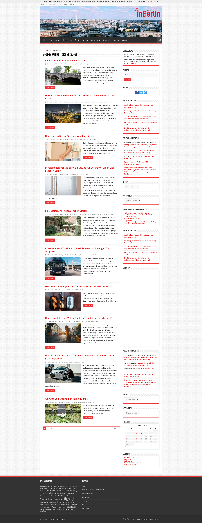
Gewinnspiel (58, 499)
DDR (42, 493)
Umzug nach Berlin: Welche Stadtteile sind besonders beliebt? (78, 318)
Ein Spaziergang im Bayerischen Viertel (66, 211)
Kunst (69, 502)
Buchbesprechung (71, 491)
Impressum (73, 4)
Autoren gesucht (87, 493)
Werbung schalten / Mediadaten (93, 489)
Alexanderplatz (45, 486)
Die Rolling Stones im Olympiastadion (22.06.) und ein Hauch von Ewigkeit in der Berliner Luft (140, 145)
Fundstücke (72, 64)
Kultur (79, 40)
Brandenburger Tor (56, 490)
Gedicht (52, 499)
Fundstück (44, 499)
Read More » (50, 87)
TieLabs (159, 519)
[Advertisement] (141, 306)
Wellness (101, 102)
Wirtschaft (90, 139)
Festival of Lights (65, 493)
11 (136, 436)
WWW (106, 102)
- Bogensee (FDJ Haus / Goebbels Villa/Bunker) (140, 222)
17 (131, 439)
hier (153, 56)
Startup (60, 509)
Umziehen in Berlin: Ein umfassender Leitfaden (70, 136)
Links (66, 4)
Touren (59, 4)
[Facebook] (137, 92)
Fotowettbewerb (51, 496)
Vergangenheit (55, 40)
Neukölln (74, 505)
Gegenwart (68, 40)
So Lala (116, 40)
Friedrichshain (62, 496)
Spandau (53, 509)
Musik (63, 504)
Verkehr (90, 64)
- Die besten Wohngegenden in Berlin (136, 213)
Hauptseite (135, 63)
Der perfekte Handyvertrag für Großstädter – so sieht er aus (77, 286)
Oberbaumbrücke (45, 507)
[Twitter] (141, 92)
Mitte (52, 505)
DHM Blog (127, 459)
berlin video (71, 488)
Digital (107, 40)
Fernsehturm (55, 493)
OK (158, 1)
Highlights (52, 4)
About (43, 4)
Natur (87, 40)
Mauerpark (47, 505)
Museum (57, 505)
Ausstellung (61, 486)
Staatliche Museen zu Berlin (133, 463)
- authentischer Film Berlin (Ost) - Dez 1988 (138, 215)
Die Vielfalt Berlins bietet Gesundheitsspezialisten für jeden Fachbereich (140, 172)
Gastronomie (65, 174)
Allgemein (63, 255)
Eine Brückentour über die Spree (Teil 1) (66, 60)
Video (66, 509)
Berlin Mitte (61, 488)
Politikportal (128, 461)
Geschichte (79, 102)
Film (72, 493)
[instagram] (145, 92)
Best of (126, 40)
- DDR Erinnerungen (130, 216)
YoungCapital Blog (130, 464)
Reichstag (48, 509)
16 (127, 439)
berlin (68, 486)
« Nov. (126, 447)
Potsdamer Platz (59, 507)
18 (136, 439)
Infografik (43, 502)
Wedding (72, 509)
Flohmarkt (43, 496)
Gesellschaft (87, 102)
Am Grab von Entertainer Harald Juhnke (66, 398)
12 (141, 436)
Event (48, 493)
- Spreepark (128, 220)
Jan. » (131, 447)
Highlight (70, 499)
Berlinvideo (43, 491)
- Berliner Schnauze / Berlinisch (134, 223)
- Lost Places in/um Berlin (132, 218)
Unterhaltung (101, 214)
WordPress (143, 519)
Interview (50, 502)
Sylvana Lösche (129, 162)
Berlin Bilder (43, 488)
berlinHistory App (130, 457)
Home (44, 39)
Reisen (78, 64)
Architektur (64, 64)
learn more (151, 1)
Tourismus (96, 40)
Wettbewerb (43, 511)
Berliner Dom (52, 488)
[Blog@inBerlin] (101, 21)
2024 (51, 50)
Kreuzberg (62, 502)
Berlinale (74, 486)
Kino (54, 502)
